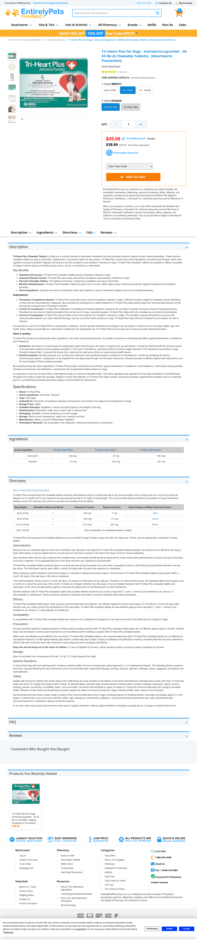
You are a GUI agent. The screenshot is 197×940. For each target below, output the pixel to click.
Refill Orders (67, 863)
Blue (155, 513)
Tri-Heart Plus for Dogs (55, 40)
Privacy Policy (26, 890)
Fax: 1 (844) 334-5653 (166, 870)
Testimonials (67, 868)
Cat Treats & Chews (115, 888)
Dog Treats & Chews (115, 880)
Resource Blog (68, 905)
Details (151, 138)
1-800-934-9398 (143, 3)
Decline (169, 929)
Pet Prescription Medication (29, 40)
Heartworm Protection (116, 868)
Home (11, 40)
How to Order (67, 855)
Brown (155, 524)
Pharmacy (110, 863)
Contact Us (165, 3)
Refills (152, 25)
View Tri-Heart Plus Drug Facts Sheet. (31, 490)
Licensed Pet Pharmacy (168, 877)
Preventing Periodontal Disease (76, 893)
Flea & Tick (46, 25)
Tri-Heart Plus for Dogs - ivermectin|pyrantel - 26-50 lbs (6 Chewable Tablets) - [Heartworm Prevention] (25, 818)
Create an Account (28, 859)
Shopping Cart (26, 868)
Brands (133, 25)
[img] (109, 72)
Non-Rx (167, 25)
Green (155, 518)
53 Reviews (122, 72)
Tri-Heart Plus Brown (150, 449)
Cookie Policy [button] (80, 929)
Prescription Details (70, 859)
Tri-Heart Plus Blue (63, 449)
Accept (186, 929)
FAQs (33, 886)
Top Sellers (110, 855)
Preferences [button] (8, 932)
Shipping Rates (26, 895)
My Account (185, 3)
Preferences (152, 929)
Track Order (25, 863)
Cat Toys (109, 884)
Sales (182, 25)
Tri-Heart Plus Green (105, 449)
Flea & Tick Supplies (115, 859)
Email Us (160, 863)
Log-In (22, 855)
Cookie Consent (159, 882)
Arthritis (108, 872)
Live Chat (160, 851)
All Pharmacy (107, 25)
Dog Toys (110, 876)
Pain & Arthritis (76, 25)
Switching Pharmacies (71, 872)
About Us (23, 886)
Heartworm (19, 25)
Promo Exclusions (28, 903)
